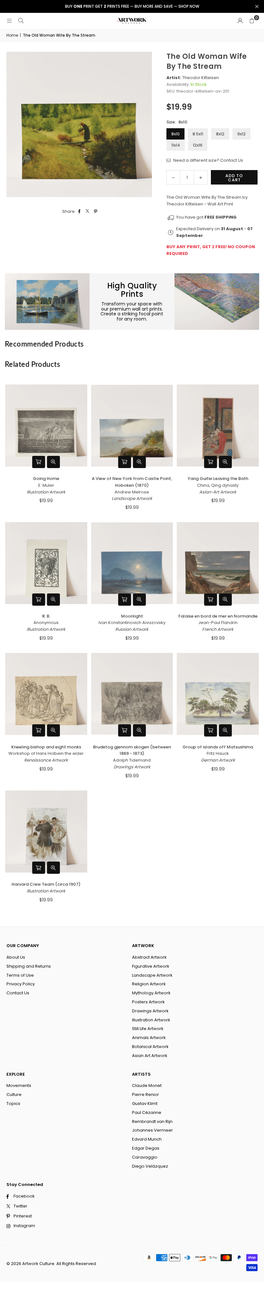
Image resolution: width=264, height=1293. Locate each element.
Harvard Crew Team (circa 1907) (46, 884)
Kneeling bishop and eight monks (46, 747)
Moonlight (132, 616)
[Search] (21, 21)
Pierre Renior (145, 1094)
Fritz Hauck (218, 753)
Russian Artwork (131, 629)
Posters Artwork (148, 1002)
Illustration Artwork (46, 492)
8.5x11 (198, 134)
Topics (13, 1103)
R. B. (46, 616)
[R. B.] (46, 563)
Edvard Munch (147, 1139)
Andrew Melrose (132, 492)
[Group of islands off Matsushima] (218, 694)
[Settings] (240, 21)
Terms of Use (20, 975)
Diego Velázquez (150, 1166)
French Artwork (217, 629)
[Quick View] (53, 462)
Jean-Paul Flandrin (218, 622)
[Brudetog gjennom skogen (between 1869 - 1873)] (132, 694)
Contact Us (17, 993)
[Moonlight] (132, 563)
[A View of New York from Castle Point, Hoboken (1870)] (132, 426)
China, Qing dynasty (218, 485)
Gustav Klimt (144, 1103)
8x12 (220, 134)
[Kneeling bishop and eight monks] (46, 694)
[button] (252, 21)
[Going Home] (46, 426)
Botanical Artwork (150, 1047)
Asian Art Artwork (149, 1056)
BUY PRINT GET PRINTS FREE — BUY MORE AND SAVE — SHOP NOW (132, 6)
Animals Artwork (149, 1038)
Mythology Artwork (151, 993)
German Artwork (218, 760)
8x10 (175, 134)
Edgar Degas (145, 1148)
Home (12, 35)
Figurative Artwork (150, 966)
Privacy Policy (20, 984)
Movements (18, 1085)
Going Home (46, 478)
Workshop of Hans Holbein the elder (46, 753)
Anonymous (46, 622)
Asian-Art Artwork (217, 492)
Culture (14, 1094)
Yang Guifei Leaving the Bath (218, 478)
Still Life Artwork (148, 1029)
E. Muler (46, 485)
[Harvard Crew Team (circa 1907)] (46, 831)
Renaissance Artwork (46, 760)
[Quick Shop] (38, 462)
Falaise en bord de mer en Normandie (218, 616)
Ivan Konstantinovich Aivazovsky (132, 622)
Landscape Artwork (132, 498)
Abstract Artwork (149, 957)
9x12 (241, 134)
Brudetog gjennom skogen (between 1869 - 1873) (132, 750)
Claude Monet (147, 1085)
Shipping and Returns (28, 966)
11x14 (175, 145)
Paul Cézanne (146, 1112)
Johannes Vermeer (152, 1130)
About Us (15, 957)
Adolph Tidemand (132, 760)
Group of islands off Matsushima (218, 747)
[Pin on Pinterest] (95, 211)
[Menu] (9, 21)
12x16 (198, 145)
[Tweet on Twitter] (87, 211)
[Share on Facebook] (79, 211)
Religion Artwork (149, 984)
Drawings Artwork (132, 767)
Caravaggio (144, 1157)
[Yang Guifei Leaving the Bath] (218, 426)
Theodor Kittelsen (200, 78)
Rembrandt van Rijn (152, 1121)
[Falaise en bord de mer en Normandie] (218, 563)
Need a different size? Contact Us (207, 160)
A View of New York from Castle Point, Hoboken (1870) (132, 481)
